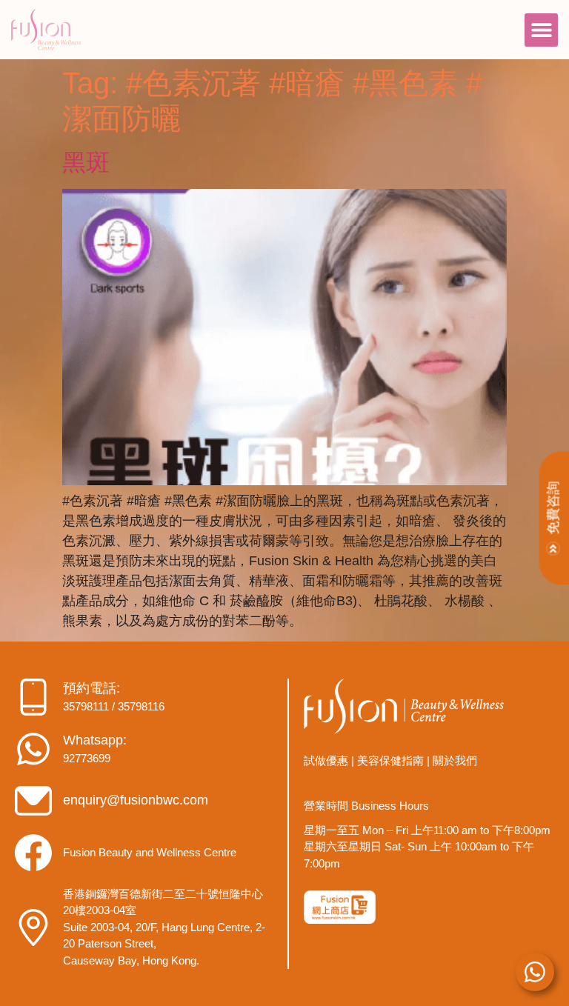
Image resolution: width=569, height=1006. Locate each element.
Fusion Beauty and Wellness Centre (149, 852)
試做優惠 (326, 760)
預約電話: (91, 688)
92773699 (86, 758)
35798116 (141, 706)
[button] (541, 30)
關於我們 (455, 760)
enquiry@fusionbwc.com (135, 800)
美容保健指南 (390, 760)
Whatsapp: (95, 740)
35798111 (86, 706)
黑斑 (86, 162)
